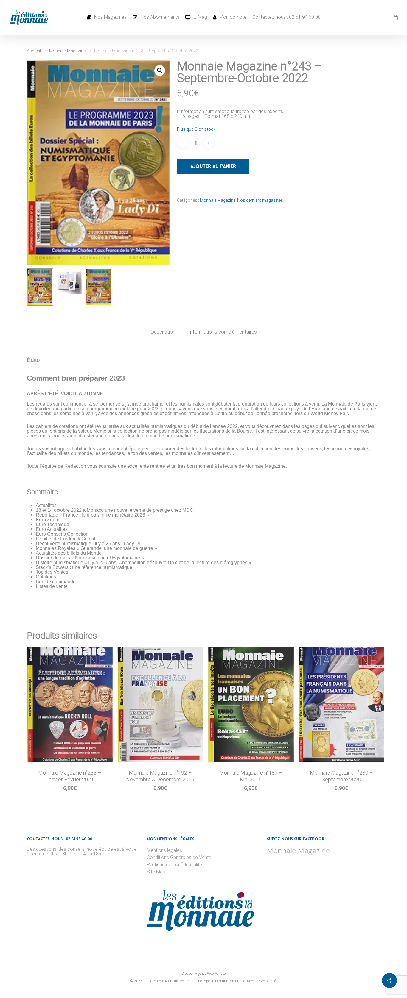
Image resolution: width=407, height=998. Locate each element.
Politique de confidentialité (174, 864)
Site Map (156, 871)
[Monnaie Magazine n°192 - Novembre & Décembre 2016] (160, 704)
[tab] (163, 331)
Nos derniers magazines (260, 200)
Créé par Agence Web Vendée (203, 974)
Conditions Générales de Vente (179, 857)
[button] (159, 70)
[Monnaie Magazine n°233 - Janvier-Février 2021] (70, 704)
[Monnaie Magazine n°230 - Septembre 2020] (341, 704)
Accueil (34, 51)
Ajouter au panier (213, 166)
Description (162, 332)
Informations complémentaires (223, 332)
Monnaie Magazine (67, 51)
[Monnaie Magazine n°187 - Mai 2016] (251, 704)
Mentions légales (164, 850)
